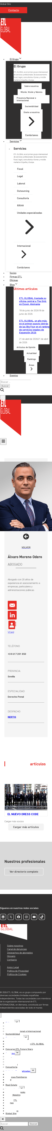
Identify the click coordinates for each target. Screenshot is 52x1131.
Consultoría (11, 1066)
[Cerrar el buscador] (3, 1119)
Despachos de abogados (20, 952)
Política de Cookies (16, 974)
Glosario (11, 956)
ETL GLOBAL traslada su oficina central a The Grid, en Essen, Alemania (33, 301)
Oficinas (14, 280)
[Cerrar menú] (1, 1015)
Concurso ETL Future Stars (19, 1049)
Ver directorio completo (24, 871)
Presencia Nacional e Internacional (23, 1031)
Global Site (5, 4)
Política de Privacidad (18, 971)
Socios (13, 272)
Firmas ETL (16, 276)
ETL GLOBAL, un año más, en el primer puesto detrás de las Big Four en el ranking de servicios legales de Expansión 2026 (34, 326)
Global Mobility (13, 1094)
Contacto (13, 10)
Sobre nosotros (15, 945)
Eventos (14, 375)
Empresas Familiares (16, 1077)
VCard (11, 632)
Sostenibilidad (13, 1033)
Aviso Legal (13, 967)
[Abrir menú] (3, 441)
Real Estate (11, 1084)
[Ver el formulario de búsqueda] (3, 397)
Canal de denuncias (17, 949)
